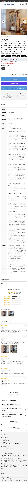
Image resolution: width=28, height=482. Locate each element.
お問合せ (25, 74)
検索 (11, 480)
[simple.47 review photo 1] (5, 349)
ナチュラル (24, 56)
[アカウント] (20, 4)
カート (25, 480)
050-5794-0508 (6, 446)
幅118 (3, 68)
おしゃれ (14, 56)
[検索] (17, 4)
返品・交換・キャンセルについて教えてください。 (12, 409)
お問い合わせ (20, 96)
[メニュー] (2, 4)
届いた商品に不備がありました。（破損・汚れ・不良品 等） (12, 415)
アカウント (3, 480)
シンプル (8, 56)
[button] (25, 4)
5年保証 (3, 56)
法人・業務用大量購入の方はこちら (7, 96)
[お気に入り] (23, 4)
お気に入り (17, 480)
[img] (4, 325)
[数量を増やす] (10, 74)
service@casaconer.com (8, 448)
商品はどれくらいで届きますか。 (10, 400)
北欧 (19, 56)
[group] (14, 22)
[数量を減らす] (3, 74)
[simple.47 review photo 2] (13, 349)
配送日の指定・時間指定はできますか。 (12, 404)
